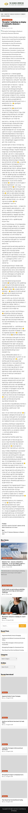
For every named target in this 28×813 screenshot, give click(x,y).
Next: (13, 532)
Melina (4, 28)
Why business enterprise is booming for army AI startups (13, 617)
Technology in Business (7, 19)
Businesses (5, 692)
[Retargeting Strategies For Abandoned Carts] (14, 764)
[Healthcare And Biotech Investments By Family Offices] (14, 710)
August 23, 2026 (10, 698)
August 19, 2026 (10, 724)
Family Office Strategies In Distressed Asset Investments (12, 643)
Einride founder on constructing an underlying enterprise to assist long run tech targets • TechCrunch (13, 590)
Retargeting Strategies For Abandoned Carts (13, 647)
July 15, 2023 (10, 28)
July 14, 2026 (9, 566)
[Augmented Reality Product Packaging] (14, 685)
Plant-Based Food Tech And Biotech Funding (13, 650)
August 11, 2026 (10, 776)
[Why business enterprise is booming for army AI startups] (14, 606)
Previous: (13, 525)
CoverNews (21, 808)
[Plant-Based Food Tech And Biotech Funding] (14, 789)
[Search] (26, 10)
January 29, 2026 (10, 620)
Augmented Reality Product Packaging (11, 635)
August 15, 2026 (10, 751)
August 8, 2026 (10, 801)
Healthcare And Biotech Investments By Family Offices (13, 639)
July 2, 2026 (9, 594)
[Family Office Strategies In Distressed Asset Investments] (14, 737)
